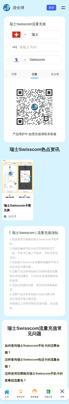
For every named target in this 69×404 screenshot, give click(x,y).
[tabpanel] (34, 107)
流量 (34, 74)
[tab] (14, 74)
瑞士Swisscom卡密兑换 (17, 208)
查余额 (55, 74)
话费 (14, 74)
